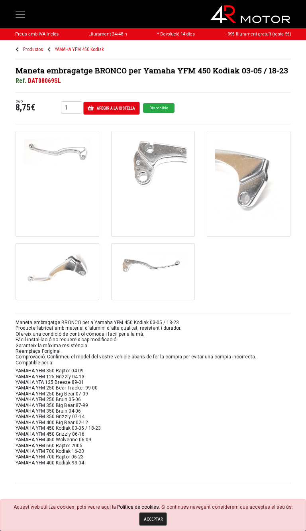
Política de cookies (138, 507)
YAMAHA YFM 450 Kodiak (79, 49)
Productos (33, 49)
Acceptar (153, 519)
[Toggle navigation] (20, 14)
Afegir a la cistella (116, 108)
